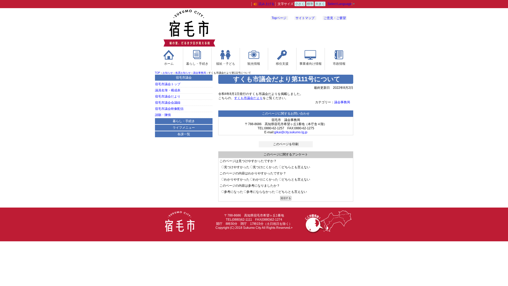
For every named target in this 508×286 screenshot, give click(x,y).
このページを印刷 (285, 144)
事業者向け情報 (310, 63)
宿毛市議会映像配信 (169, 108)
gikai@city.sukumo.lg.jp (290, 132)
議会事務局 (199, 72)
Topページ (279, 18)
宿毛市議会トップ (167, 84)
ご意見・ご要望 (335, 18)
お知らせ (168, 72)
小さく (300, 4)
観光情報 (253, 63)
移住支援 (282, 63)
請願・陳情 (163, 115)
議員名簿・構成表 (167, 90)
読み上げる (266, 4)
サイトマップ (305, 18)
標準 (310, 4)
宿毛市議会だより (167, 96)
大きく (320, 4)
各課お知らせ (183, 72)
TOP (157, 72)
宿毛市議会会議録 (167, 102)
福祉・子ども (225, 63)
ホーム (169, 63)
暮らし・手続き (197, 63)
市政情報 (339, 63)
